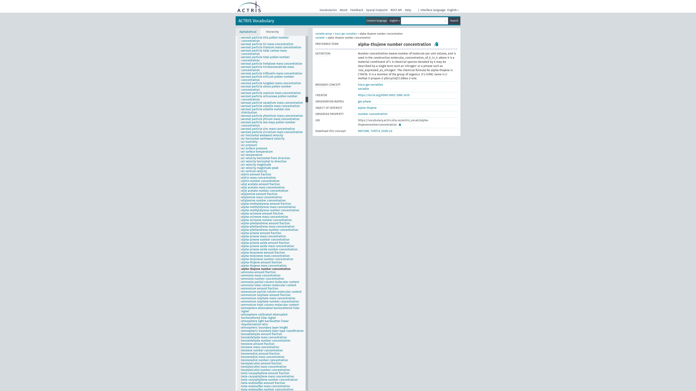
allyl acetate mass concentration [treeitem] (263, 187)
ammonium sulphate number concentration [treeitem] (270, 301)
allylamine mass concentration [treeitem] (261, 197)
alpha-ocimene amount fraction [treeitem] (262, 213)
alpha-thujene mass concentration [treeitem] (264, 265)
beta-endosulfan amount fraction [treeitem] (263, 383)
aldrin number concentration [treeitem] (260, 181)
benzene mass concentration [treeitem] (260, 347)
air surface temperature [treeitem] (257, 151)
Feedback (356, 10)
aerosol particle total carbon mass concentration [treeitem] (264, 52)
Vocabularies (328, 10)
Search (454, 20)
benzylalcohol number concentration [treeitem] (265, 370)
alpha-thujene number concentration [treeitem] (266, 269)
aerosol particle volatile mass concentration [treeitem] (270, 106)
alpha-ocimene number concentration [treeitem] (266, 220)
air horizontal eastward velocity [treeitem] (262, 135)
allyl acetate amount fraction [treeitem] (260, 184)
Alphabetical (247, 31)
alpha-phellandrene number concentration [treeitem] (269, 230)
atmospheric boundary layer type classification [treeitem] (272, 331)
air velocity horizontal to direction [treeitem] (264, 161)
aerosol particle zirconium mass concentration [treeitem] (272, 132)
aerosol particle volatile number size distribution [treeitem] (265, 111)
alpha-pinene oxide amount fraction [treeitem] (265, 243)
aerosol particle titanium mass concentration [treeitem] (271, 47)
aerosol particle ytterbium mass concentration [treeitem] (272, 115)
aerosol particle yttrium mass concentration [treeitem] (270, 119)
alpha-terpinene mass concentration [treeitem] (265, 256)
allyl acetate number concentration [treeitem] (264, 190)
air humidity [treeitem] (249, 142)
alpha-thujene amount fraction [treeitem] (261, 262)
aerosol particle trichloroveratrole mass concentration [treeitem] (267, 68)
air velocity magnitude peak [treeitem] (259, 168)
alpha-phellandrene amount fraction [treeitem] (265, 223)
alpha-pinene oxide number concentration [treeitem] (269, 249)
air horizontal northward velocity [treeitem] (263, 138)
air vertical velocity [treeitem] (254, 171)
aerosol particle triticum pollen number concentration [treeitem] (267, 78)
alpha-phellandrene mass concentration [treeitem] (268, 226)
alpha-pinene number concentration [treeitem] (265, 239)
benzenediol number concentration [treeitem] (264, 360)
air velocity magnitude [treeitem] (256, 164)
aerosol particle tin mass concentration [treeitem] (267, 44)
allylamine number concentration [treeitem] (263, 200)
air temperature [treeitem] (251, 155)
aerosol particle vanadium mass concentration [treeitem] (272, 102)
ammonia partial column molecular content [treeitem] (270, 282)
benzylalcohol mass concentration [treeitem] (263, 366)
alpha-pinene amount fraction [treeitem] (261, 233)
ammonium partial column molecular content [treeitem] (271, 291)
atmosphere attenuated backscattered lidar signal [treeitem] (270, 309)
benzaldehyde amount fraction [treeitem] (261, 334)
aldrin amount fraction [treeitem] (256, 174)
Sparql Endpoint (377, 10)
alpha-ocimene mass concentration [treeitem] (264, 216)
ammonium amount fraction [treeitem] (259, 288)
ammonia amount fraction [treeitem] (258, 272)
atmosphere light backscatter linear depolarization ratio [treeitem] (265, 322)
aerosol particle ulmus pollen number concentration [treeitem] (266, 88)
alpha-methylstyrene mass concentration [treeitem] (268, 207)
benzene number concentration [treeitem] (262, 350)
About (343, 10)
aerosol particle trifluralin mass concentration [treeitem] (271, 73)
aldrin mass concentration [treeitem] (258, 177)
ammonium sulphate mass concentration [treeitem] (268, 298)
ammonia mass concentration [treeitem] (260, 275)
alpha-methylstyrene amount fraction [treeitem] (266, 203)
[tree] (272, 213)
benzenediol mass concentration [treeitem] (262, 357)
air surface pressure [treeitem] (254, 148)
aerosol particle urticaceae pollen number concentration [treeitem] (269, 98)
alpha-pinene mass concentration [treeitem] (263, 236)
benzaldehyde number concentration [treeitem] (265, 340)
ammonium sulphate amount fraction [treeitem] (266, 295)
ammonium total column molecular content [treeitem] (270, 304)
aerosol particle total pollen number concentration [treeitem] (265, 59)
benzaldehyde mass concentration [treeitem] (264, 337)
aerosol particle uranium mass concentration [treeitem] (271, 93)
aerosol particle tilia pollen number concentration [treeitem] (265, 39)
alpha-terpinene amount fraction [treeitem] (263, 252)
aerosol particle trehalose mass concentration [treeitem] (271, 63)
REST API (396, 10)
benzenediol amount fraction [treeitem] (260, 353)
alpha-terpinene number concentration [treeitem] (267, 259)
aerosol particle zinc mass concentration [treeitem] (268, 129)
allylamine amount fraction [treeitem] (259, 194)
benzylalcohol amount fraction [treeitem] (261, 363)
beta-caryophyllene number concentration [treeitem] (269, 379)
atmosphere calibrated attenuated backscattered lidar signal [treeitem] (264, 316)
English (452, 10)
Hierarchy (272, 31)
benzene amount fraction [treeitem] (257, 344)
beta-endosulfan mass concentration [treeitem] (265, 386)
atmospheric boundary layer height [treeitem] (264, 327)
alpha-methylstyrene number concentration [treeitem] (270, 210)
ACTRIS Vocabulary (256, 20)
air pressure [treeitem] (249, 145)
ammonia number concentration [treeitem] (262, 278)
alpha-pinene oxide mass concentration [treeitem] (267, 246)
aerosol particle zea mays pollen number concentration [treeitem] (268, 124)
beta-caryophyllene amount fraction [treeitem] (265, 373)
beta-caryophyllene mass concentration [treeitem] (267, 376)
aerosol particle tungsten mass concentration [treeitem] (271, 83)
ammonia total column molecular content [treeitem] (268, 285)
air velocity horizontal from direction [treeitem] (265, 158)
